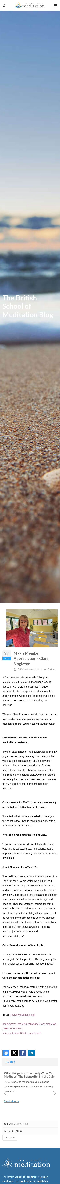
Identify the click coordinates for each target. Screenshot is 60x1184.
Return (51, 669)
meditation (10, 1137)
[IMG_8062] (32, 628)
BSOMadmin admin (28, 669)
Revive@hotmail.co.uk (22, 1014)
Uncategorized (16, 1123)
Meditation (13, 1131)
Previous (6, 1093)
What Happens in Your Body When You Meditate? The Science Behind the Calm (29, 1074)
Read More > (11, 1101)
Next (54, 1093)
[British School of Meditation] (30, 5)
